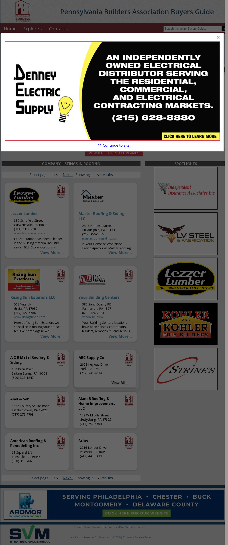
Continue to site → (116, 145)
